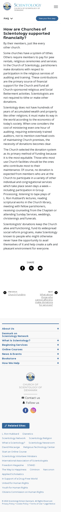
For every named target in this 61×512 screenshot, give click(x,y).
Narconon (48, 469)
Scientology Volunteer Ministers (19, 456)
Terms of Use (36, 503)
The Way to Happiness (14, 469)
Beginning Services (15, 344)
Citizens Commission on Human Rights (23, 492)
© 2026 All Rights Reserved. (27, 501)
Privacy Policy (8, 503)
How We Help (10, 363)
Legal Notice (49, 503)
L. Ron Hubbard (10, 434)
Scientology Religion (40, 438)
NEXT (50, 292)
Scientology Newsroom (42, 443)
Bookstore (9, 358)
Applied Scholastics (13, 474)
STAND (31, 465)
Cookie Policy (22, 503)
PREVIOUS (12, 292)
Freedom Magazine (13, 465)
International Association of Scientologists (25, 460)
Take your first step (47, 18)
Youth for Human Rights (15, 487)
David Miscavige (11, 447)
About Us (8, 328)
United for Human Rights (15, 483)
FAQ (6, 18)
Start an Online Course (14, 451)
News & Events (12, 353)
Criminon (35, 469)
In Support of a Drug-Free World (19, 478)
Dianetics (28, 434)
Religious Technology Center (39, 447)
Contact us (32, 398)
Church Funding (16, 294)
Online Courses (12, 349)
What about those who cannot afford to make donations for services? (44, 299)
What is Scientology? (16, 340)
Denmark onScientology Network (15, 335)
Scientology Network (13, 438)
